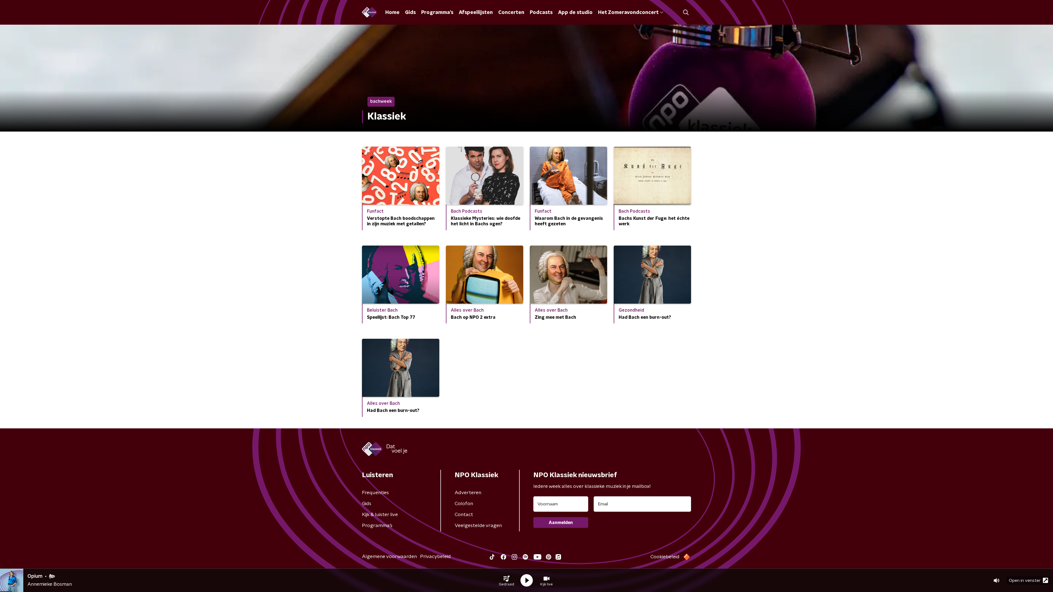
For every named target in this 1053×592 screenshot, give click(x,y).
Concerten (511, 12)
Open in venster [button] (1025, 580)
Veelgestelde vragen (478, 525)
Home (392, 12)
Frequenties (375, 492)
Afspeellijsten (476, 12)
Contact (464, 514)
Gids (410, 12)
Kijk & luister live (380, 514)
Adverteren (468, 492)
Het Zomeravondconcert (628, 12)
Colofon (464, 503)
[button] (506, 580)
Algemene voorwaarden (389, 556)
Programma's (437, 12)
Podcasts (541, 12)
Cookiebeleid (665, 556)
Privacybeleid (435, 556)
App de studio (575, 12)
